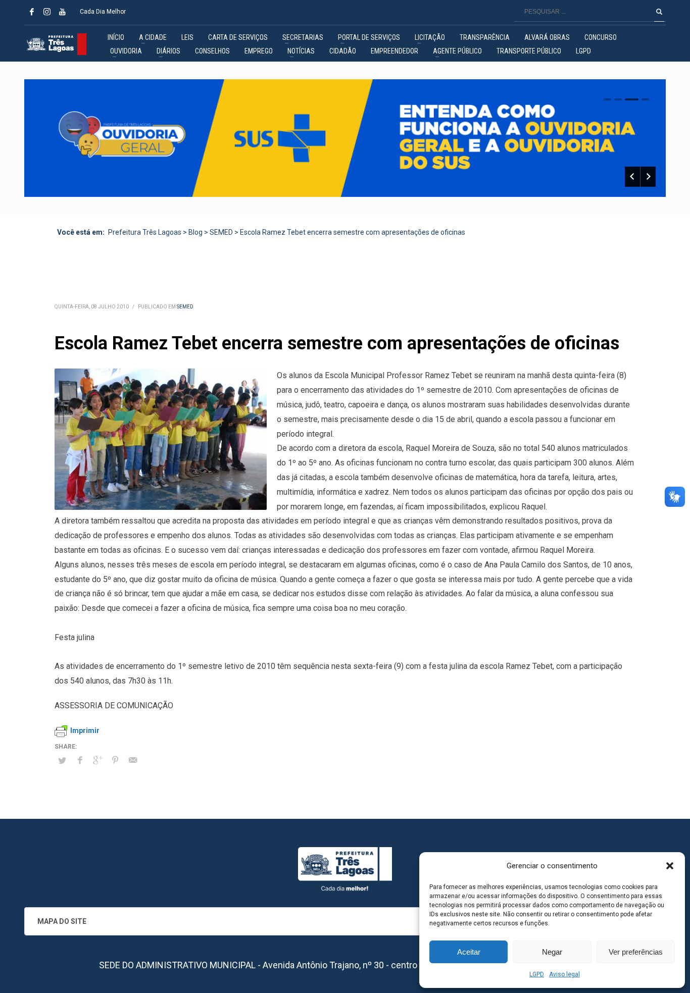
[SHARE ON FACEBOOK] (79, 760)
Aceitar (468, 952)
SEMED (185, 306)
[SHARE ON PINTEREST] (115, 760)
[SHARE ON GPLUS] (97, 760)
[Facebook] (31, 11)
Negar (552, 952)
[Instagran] (47, 11)
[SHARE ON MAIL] (132, 760)
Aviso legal (564, 974)
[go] (659, 12)
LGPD (536, 974)
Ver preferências (636, 952)
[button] (670, 866)
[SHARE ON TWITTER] (62, 760)
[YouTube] (62, 11)
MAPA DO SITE (61, 921)
